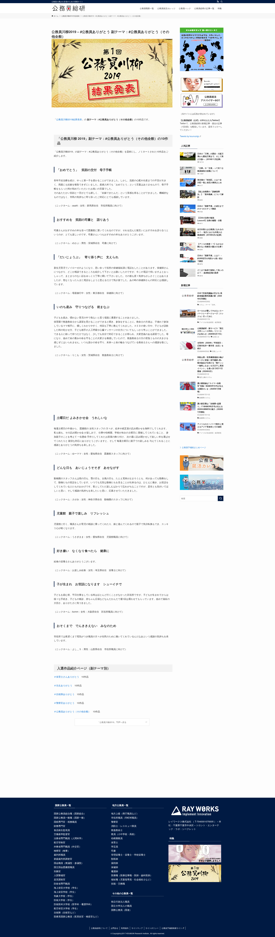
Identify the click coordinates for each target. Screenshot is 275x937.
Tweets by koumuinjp (189, 136)
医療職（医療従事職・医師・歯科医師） (131, 875)
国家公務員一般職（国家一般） (70, 817)
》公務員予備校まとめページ (193, 447)
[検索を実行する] (220, 498)
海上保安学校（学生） (65, 892)
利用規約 (124, 928)
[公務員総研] (69, 8)
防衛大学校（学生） (64, 900)
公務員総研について (99, 928)
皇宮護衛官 (59, 879)
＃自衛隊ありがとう (64, 694)
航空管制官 (59, 842)
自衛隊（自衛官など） (65, 912)
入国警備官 (59, 875)
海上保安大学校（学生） (66, 887)
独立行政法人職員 (120, 901)
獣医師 (114, 858)
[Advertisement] (112, 386)
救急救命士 (117, 830)
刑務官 (57, 871)
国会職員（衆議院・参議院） (69, 863)
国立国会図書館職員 (64, 867)
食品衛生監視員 (62, 830)
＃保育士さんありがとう (66, 676)
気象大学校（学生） (64, 896)
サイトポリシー (152, 928)
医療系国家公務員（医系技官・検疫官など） (77, 916)
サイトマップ (137, 928)
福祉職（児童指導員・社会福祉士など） (131, 879)
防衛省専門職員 (62, 883)
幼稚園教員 (117, 838)
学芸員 (114, 846)
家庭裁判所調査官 (63, 858)
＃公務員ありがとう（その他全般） (72, 711)
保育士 (114, 842)
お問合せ (114, 928)
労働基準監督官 (62, 834)
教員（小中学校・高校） (123, 834)
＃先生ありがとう (63, 685)
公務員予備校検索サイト (172, 928)
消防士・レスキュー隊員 (123, 826)
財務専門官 (59, 826)
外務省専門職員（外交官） (67, 846)
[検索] (221, 1)
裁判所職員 (59, 854)
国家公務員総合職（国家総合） (70, 813)
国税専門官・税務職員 (65, 821)
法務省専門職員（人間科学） (69, 838)
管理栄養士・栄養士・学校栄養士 (128, 854)
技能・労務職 (118, 883)
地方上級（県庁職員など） (125, 813)
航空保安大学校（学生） (66, 908)
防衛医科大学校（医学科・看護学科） (73, 904)
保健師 (114, 867)
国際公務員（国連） (121, 910)
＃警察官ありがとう (64, 703)
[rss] (218, 1)
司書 (113, 850)
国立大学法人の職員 (121, 905)
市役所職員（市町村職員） (125, 817)
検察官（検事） (62, 850)
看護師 (114, 871)
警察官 (114, 821)
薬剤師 (114, 863)
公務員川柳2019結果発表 (69, 119)
